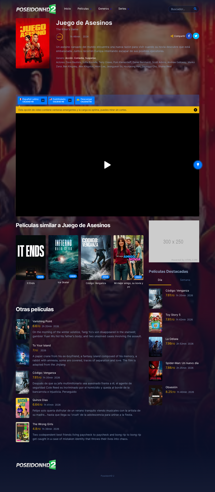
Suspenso (90, 58)
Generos (103, 8)
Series (122, 8)
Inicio (67, 8)
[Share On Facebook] (189, 36)
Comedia (79, 58)
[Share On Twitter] (196, 36)
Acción (69, 58)
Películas (83, 8)
